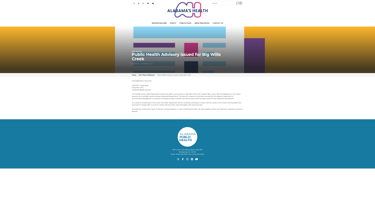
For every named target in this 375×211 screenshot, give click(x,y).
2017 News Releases (147, 75)
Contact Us (218, 23)
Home (134, 75)
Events (173, 23)
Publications (185, 23)
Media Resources (202, 23)
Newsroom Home (159, 23)
